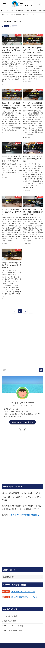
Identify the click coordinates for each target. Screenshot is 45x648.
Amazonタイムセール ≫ (23, 591)
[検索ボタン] (40, 4)
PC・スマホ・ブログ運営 (13, 626)
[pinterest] (24, 429)
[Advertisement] (22, 342)
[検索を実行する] (41, 370)
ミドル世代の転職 (10, 616)
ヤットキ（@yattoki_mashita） (25, 515)
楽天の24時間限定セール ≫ (24, 597)
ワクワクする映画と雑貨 (13, 630)
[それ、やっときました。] (22, 4)
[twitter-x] (20, 429)
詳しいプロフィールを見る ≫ (22, 422)
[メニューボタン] (4, 4)
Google (6, 26)
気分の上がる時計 (10, 621)
